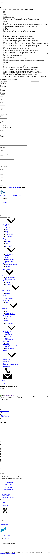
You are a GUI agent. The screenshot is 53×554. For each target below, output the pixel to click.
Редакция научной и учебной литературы (10, 279)
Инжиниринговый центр (8, 281)
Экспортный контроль (8, 233)
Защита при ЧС (7, 232)
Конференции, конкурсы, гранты (9, 282)
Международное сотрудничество (9, 234)
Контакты (6, 294)
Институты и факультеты (8, 246)
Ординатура (6, 278)
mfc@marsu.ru (8, 202)
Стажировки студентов (6, 359)
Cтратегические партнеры (8, 324)
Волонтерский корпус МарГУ (9, 312)
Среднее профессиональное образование (10, 335)
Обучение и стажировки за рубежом (8, 300)
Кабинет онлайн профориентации (9, 348)
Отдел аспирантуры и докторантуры (10, 277)
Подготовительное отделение (9, 298)
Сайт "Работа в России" (6, 362)
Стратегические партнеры (6, 361)
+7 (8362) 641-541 (12, 187)
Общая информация (6, 224)
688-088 (18, 187)
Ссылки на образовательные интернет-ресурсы (11, 264)
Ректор (6, 239)
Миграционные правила (8, 297)
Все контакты (3, 380)
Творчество (6, 311)
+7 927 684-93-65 (7, 538)
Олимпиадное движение (8, 268)
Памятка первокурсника (8, 266)
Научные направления (8, 284)
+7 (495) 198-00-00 (4, 534)
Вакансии (4, 358)
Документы (6, 229)
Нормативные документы (8, 346)
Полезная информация (6, 263)
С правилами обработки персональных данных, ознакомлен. (9, 79)
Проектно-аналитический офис (9, 245)
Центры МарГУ (7, 244)
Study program (4, 502)
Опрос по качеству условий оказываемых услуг (11, 237)
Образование (3, 87)
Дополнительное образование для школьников (11, 351)
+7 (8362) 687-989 (4, 202)
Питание (6, 317)
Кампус (4, 315)
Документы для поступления (9, 334)
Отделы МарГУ (7, 243)
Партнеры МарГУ (7, 292)
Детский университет (8, 257)
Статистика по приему (6, 341)
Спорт (6, 310)
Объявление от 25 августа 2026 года (5, 411)
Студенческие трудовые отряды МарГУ (10, 314)
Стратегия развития (7, 482)
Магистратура (7, 255)
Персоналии (5, 238)
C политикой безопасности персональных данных (6, 135)
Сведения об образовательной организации (10, 228)
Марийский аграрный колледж (9, 339)
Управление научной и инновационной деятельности (12, 276)
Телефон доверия (7, 235)
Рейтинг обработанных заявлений (9, 342)
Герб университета (7, 227)
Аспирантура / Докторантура (6, 496)
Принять (49, 552)
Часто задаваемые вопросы (8, 236)
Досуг (4, 309)
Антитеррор (6, 231)
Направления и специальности (9, 254)
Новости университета (4, 86)
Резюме (6, 322)
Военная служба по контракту (9, 323)
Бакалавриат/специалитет (8, 336)
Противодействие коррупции (4, 524)
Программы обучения (6, 253)
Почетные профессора (8, 241)
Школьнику (5, 350)
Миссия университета (8, 226)
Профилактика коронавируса (6, 535)
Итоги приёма (7, 343)
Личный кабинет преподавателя (9, 259)
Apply (2, 501)
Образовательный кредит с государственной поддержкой (12, 345)
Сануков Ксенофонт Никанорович (9, 395)
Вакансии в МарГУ (6, 365)
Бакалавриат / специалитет (5, 495)
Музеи (6, 318)
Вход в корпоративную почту (9, 261)
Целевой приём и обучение (8, 333)
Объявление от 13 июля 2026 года (4, 416)
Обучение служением (8, 267)
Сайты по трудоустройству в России (8, 363)
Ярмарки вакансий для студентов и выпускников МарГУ (11, 364)
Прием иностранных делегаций (9, 293)
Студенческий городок (8, 316)
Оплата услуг (7, 265)
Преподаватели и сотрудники (9, 240)
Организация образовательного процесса (10, 262)
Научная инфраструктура (6, 280)
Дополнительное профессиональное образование (8, 497)
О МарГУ (6, 225)
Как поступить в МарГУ (8, 296)
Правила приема (7, 332)
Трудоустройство (5, 320)
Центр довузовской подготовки (9, 256)
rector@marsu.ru (9, 199)
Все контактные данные (3, 523)
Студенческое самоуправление (9, 313)
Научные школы (7, 283)
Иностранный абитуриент (8, 340)
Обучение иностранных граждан (7, 295)
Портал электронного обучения (9, 258)
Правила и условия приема (7, 331)
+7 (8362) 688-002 (4, 199)
